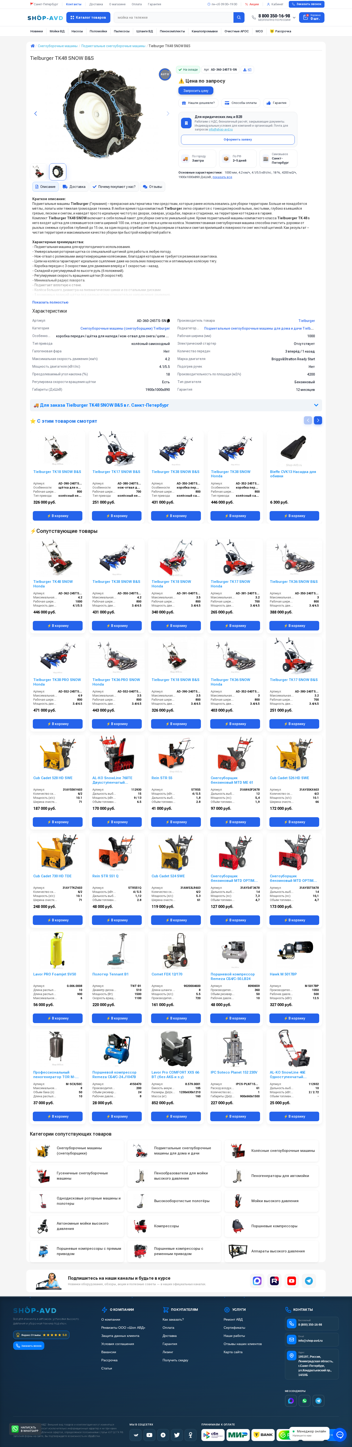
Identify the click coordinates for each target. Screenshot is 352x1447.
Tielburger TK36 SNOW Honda (230, 682)
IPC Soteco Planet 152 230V (234, 1072)
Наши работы (234, 1336)
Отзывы (155, 187)
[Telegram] (309, 1281)
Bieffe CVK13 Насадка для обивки (293, 474)
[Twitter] (177, 1435)
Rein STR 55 (162, 778)
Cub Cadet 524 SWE (168, 876)
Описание (48, 187)
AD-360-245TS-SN (152, 321)
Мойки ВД (57, 31)
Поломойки (98, 31)
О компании (110, 1319)
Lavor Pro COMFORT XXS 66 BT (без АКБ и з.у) (175, 1074)
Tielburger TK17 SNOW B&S (116, 472)
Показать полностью (50, 302)
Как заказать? (173, 1319)
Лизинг (168, 1352)
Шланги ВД (144, 31)
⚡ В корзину (57, 516)
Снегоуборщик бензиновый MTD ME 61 (232, 780)
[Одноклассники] (191, 1435)
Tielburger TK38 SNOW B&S (175, 472)
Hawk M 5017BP (283, 974)
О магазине (117, 4)
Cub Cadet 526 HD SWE (289, 778)
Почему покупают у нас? (117, 187)
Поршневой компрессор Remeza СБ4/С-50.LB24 (233, 976)
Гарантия (154, 4)
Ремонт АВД (233, 1319)
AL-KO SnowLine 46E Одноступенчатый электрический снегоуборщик (288, 1074)
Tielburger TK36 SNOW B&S (294, 582)
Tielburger (306, 321)
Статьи (106, 1368)
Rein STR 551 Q (105, 876)
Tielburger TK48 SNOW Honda (53, 584)
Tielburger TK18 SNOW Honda (171, 584)
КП (249, 69)
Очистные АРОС (237, 31)
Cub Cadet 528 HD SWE (53, 778)
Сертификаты (234, 1327)
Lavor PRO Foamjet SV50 (54, 974)
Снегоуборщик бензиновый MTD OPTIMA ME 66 (234, 878)
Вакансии (108, 1352)
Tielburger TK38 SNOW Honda (230, 474)
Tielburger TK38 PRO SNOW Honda (57, 682)
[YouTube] (291, 1281)
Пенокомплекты (172, 31)
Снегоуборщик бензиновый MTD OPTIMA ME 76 (293, 878)
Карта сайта (233, 1352)
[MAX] (257, 1281)
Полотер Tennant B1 (110, 974)
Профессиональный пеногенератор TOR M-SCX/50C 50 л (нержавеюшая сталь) (54, 1074)
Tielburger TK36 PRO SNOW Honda (116, 682)
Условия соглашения (117, 1344)
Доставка (96, 4)
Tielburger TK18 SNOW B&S (57, 472)
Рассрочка (283, 31)
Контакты (73, 4)
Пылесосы (122, 31)
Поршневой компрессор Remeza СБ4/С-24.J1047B (114, 1074)
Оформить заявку (238, 139)
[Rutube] (274, 1281)
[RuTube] (163, 1435)
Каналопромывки (205, 31)
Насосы (77, 31)
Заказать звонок (308, 4)
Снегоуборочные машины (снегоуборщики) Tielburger (125, 328)
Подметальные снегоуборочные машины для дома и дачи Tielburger (261, 328)
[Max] (291, 1401)
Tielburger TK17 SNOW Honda (230, 584)
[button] (168, 113)
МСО (259, 31)
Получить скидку (175, 1360)
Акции (254, 4)
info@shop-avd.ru (221, 129)
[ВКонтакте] (136, 1435)
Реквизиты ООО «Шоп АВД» (123, 1327)
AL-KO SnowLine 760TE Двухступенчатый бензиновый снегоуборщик (112, 780)
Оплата (137, 4)
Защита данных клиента (120, 1336)
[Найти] (238, 17)
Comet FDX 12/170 (167, 974)
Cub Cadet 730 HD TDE (52, 876)
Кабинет (277, 4)
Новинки (36, 31)
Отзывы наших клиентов (243, 1344)
